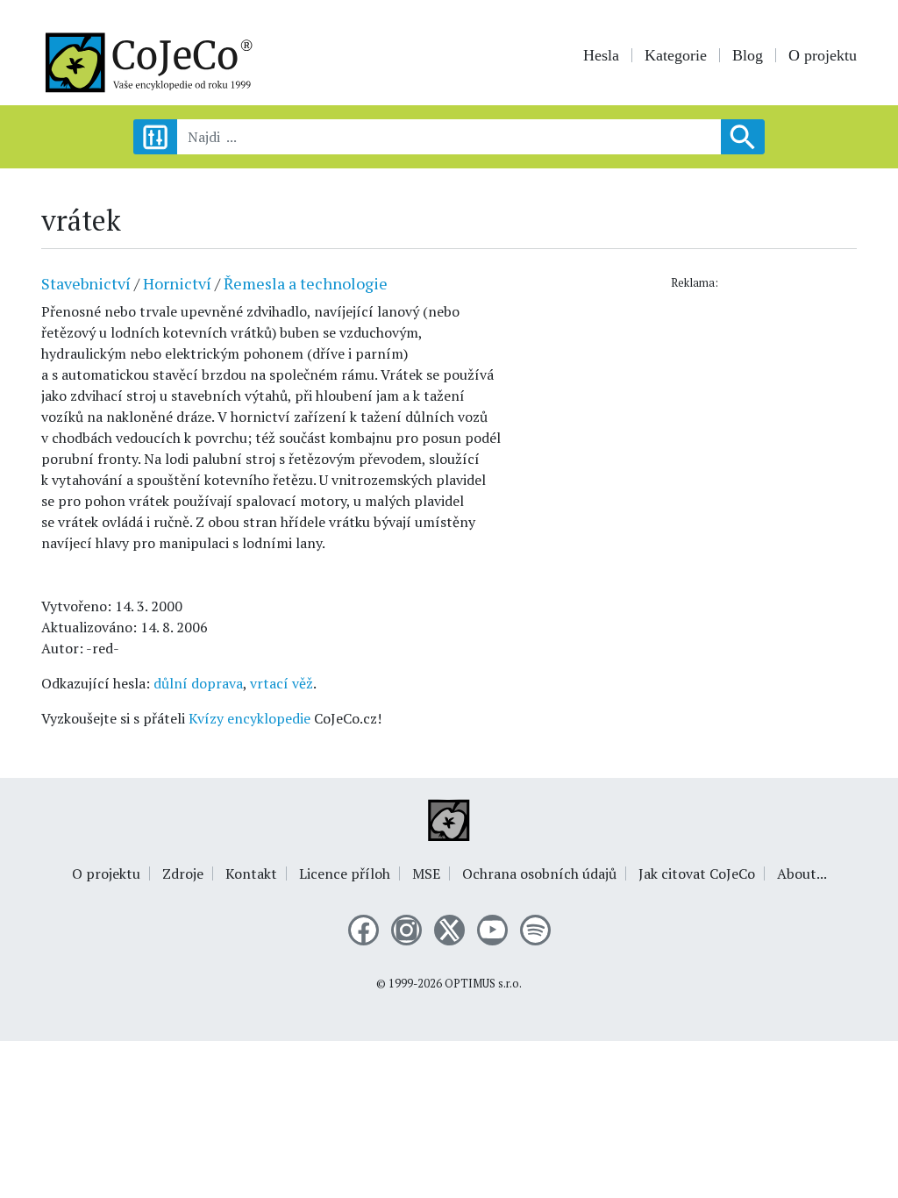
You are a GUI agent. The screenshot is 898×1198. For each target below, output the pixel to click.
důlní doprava (198, 683)
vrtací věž (281, 683)
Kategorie (676, 55)
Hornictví (177, 283)
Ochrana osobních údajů (539, 873)
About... (802, 873)
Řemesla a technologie (306, 283)
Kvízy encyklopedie (249, 718)
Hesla (601, 55)
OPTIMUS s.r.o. (483, 983)
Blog (747, 55)
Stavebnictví (86, 283)
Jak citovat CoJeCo (696, 873)
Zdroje (182, 873)
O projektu (822, 55)
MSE (426, 873)
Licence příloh (344, 873)
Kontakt (251, 873)
